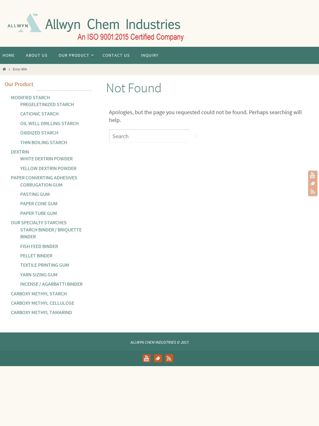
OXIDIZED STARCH (39, 132)
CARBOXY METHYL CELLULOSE (42, 303)
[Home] (4, 69)
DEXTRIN (20, 151)
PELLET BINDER (36, 255)
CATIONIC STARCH (39, 113)
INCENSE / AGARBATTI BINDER (51, 284)
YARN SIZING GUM (39, 274)
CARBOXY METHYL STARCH (39, 293)
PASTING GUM (35, 194)
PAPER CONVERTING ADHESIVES (44, 177)
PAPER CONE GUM (39, 203)
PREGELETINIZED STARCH (47, 104)
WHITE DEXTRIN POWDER (46, 158)
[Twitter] (312, 183)
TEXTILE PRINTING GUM (44, 265)
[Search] (195, 136)
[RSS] (312, 191)
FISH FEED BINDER (39, 246)
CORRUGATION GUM (41, 185)
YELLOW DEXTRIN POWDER (48, 168)
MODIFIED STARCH (30, 97)
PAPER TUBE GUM (38, 213)
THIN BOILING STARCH (43, 142)
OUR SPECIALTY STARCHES (39, 222)
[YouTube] (312, 175)
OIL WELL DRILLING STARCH (49, 123)
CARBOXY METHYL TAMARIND (41, 312)
